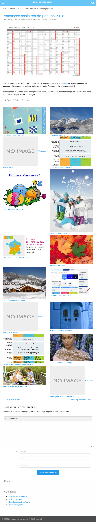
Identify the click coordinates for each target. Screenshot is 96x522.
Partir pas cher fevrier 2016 (60, 295)
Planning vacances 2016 (80, 399)
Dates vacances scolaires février (15, 257)
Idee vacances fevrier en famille (15, 386)
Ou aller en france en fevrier (13, 135)
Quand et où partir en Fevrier (18, 9)
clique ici (64, 83)
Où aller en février (13, 399)
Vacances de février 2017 (59, 233)
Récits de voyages (16, 504)
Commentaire (13, 418)
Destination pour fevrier (58, 135)
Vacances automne (57, 265)
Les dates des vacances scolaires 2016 (18, 364)
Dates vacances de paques (13, 209)
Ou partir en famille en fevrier (14, 300)
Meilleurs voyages (15, 499)
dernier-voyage (26, 19)
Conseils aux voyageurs (18, 496)
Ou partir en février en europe (61, 362)
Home (5, 9)
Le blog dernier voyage (43, 1)
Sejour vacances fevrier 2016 (61, 167)
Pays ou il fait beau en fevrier (61, 330)
